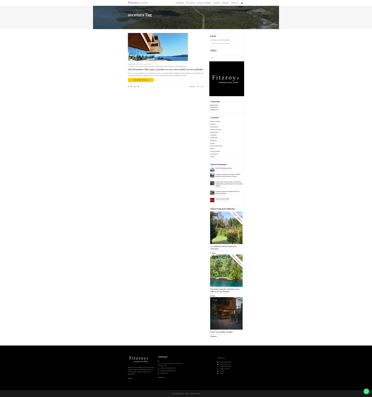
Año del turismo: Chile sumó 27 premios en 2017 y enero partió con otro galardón (165, 69)
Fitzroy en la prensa (215, 130)
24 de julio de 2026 (220, 178)
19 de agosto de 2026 (221, 170)
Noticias (212, 143)
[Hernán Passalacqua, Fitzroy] (212, 169)
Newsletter (213, 140)
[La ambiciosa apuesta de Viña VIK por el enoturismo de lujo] (212, 192)
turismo (185, 66)
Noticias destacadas (144, 64)
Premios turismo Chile (166, 66)
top (173, 66)
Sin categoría (214, 154)
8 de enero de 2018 (133, 64)
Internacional (214, 138)
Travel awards (178, 66)
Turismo (212, 157)
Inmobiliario (213, 135)
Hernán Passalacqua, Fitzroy (223, 168)
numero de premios (148, 66)
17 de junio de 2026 (220, 195)
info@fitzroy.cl (214, 110)
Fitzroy (193, 87)
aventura (132, 66)
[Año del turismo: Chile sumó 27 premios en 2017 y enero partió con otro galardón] (158, 47)
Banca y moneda (215, 121)
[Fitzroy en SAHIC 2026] (212, 200)
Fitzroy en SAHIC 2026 (222, 199)
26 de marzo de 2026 (221, 201)
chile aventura (139, 66)
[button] (366, 391)
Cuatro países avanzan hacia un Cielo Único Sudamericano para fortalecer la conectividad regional (228, 184)
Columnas (213, 124)
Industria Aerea (214, 132)
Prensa (212, 149)
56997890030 (214, 107)
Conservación (214, 127)
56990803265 (214, 105)
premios (157, 66)
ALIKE (198, 393)
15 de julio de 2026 (220, 188)
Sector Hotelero (215, 151)
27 (128, 66)
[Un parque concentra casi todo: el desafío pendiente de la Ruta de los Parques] (212, 175)
